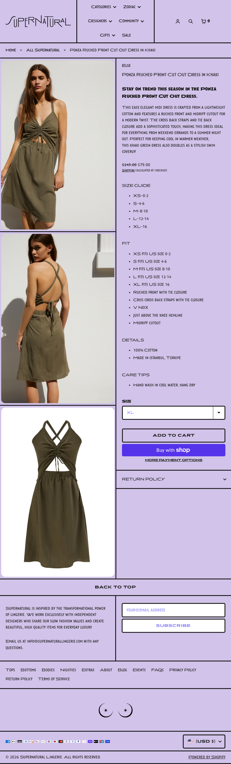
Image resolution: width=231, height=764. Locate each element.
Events (139, 670)
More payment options (173, 460)
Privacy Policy (182, 670)
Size (126, 401)
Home (11, 50)
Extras (88, 670)
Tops (10, 670)
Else (126, 66)
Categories (101, 7)
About (106, 670)
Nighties (68, 670)
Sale (126, 35)
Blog (122, 670)
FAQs (157, 670)
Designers (97, 21)
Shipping (128, 170)
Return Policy (143, 479)
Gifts (105, 35)
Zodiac (129, 7)
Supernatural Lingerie (41, 757)
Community (129, 21)
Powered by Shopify (206, 757)
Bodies (48, 670)
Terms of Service (54, 679)
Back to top (115, 587)
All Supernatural (43, 50)
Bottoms (28, 670)
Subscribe (173, 626)
